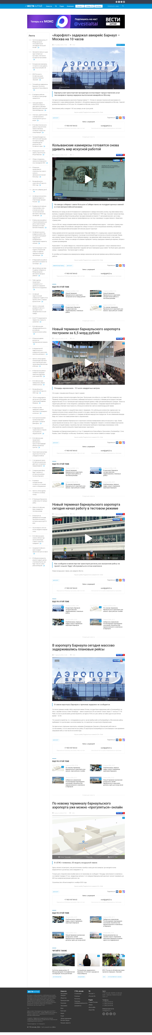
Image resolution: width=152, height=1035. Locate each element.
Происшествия (64, 87)
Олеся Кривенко (65, 382)
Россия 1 (80, 6)
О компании (78, 993)
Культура (63, 1011)
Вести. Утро (114, 857)
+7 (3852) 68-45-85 (107, 1003)
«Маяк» (90, 1004)
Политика (63, 1003)
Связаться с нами (113, 6)
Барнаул (89, 87)
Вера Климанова (65, 699)
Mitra (54, 1027)
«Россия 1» (91, 993)
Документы (78, 1005)
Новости (49, 6)
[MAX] (124, 2)
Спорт (62, 1016)
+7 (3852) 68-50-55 (107, 1001)
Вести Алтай (114, 199)
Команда (77, 996)
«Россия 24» (92, 996)
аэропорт (55, 118)
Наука (62, 1013)
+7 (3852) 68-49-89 (107, 1005)
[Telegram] (121, 2)
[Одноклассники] (119, 2)
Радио (62, 6)
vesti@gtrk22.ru (106, 1010)
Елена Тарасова (65, 857)
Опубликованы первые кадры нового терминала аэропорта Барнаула (111, 486)
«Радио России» (93, 1002)
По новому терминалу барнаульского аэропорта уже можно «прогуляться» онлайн (113, 308)
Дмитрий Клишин (65, 199)
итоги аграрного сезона (114, 976)
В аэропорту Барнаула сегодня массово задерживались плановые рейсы (74, 309)
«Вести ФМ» (91, 1007)
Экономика (89, 382)
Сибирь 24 (89, 6)
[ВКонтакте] (116, 2)
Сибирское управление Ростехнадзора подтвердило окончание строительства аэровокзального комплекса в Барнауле (112, 625)
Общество (89, 199)
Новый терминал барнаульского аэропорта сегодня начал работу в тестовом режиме (111, 295)
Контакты (77, 998)
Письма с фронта (66, 1023)
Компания (70, 6)
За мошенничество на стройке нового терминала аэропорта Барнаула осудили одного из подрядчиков (112, 937)
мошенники (81, 976)
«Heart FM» (91, 1010)
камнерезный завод (58, 265)
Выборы (98, 6)
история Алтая (57, 976)
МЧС (104, 976)
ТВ (56, 6)
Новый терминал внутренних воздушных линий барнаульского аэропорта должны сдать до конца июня (113, 782)
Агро (62, 1008)
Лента (32, 35)
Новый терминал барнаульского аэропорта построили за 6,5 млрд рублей (75, 295)
